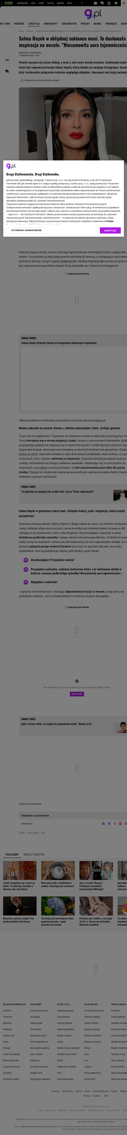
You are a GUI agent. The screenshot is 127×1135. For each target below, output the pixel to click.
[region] (63, 198)
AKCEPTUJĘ (110, 230)
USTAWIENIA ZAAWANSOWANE (26, 230)
